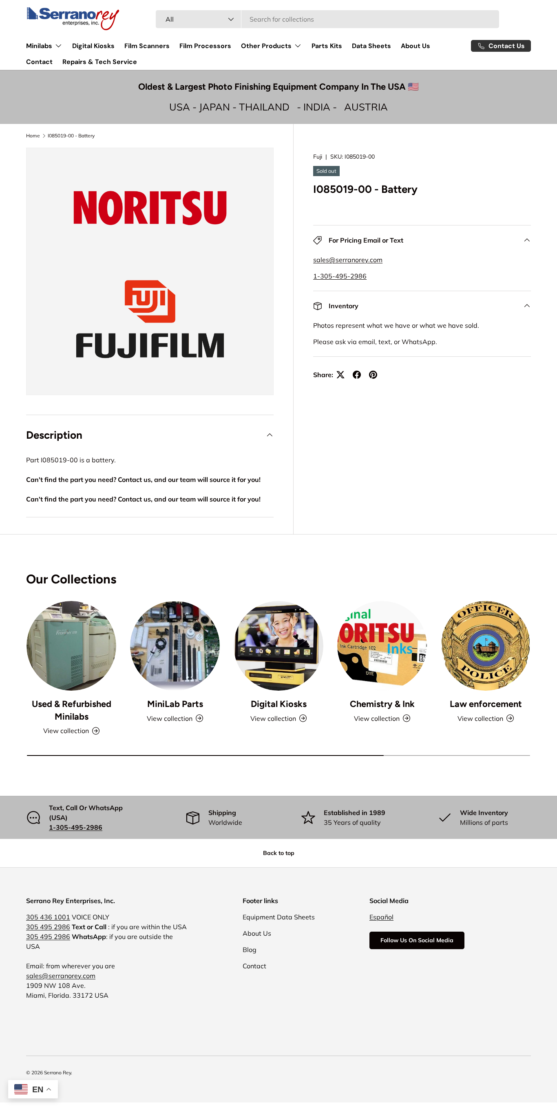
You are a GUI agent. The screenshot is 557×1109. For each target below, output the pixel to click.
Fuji (317, 156)
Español (381, 917)
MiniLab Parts (175, 703)
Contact (39, 61)
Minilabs (39, 46)
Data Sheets (371, 46)
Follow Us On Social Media (416, 940)
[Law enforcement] (485, 646)
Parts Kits (327, 46)
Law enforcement (486, 703)
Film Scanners (147, 46)
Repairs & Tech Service (99, 61)
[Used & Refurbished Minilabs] (71, 646)
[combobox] (328, 19)
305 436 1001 (48, 917)
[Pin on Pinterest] (373, 375)
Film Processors (205, 46)
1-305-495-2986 (340, 276)
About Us (415, 46)
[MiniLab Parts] (175, 646)
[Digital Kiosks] (278, 646)
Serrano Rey (57, 1072)
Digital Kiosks (93, 46)
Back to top (278, 853)
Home (33, 136)
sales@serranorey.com (347, 260)
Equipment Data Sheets (279, 917)
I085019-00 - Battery (71, 136)
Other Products (266, 46)
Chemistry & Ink (382, 703)
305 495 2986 (48, 927)
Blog (249, 950)
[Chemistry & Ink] (382, 646)
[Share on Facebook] (357, 375)
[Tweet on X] (340, 375)
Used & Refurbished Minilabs (71, 710)
